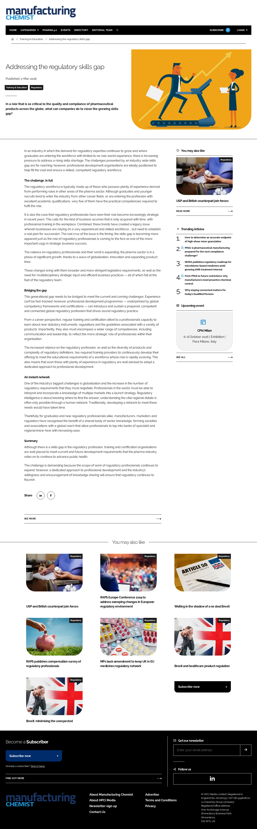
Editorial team (102, 30)
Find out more (15, 778)
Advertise (152, 794)
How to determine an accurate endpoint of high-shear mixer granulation (208, 239)
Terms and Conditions (161, 800)
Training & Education (16, 87)
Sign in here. (38, 766)
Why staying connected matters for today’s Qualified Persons (205, 292)
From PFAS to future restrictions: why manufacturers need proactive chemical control (208, 280)
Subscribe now (189, 687)
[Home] (12, 39)
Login (241, 30)
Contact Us (97, 812)
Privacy (150, 806)
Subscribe (217, 30)
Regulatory (36, 87)
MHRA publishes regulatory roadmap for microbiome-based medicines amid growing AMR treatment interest (208, 266)
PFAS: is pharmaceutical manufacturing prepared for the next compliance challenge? (207, 252)
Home (13, 30)
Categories (28, 30)
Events (65, 30)
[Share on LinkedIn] (41, 495)
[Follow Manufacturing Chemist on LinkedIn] (212, 779)
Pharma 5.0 (50, 30)
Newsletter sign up (103, 806)
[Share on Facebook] (51, 495)
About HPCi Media (102, 800)
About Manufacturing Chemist (111, 794)
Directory (81, 30)
